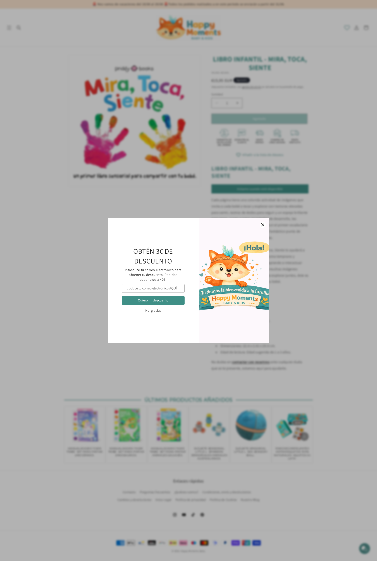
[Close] (263, 225)
